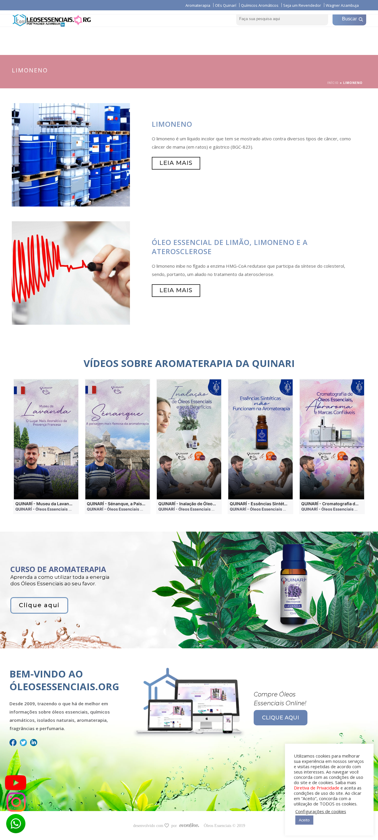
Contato (25, 21)
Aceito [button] (304, 820)
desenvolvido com (148, 825)
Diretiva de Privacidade (316, 788)
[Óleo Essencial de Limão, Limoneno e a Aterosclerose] (71, 272)
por (175, 825)
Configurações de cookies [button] (320, 811)
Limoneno (172, 124)
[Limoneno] (71, 154)
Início (333, 83)
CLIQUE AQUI (280, 717)
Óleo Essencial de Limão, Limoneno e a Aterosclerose (230, 246)
